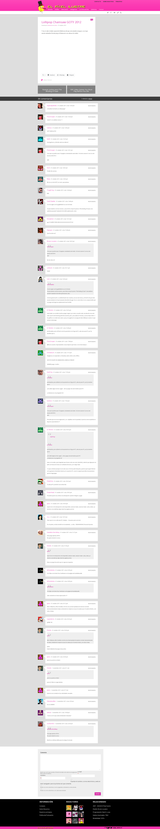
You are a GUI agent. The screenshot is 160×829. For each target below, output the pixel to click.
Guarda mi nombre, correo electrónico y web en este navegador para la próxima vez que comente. (70, 783)
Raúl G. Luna (106, 812)
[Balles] (81, 823)
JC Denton (50, 310)
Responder (91, 106)
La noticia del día (84, 9)
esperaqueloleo (52, 105)
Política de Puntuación (46, 815)
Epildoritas (94, 9)
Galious (49, 128)
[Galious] (81, 810)
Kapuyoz (49, 230)
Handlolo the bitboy (53, 532)
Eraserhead (50, 492)
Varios (55, 25)
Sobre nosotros (108, 1)
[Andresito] (69, 810)
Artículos (50, 9)
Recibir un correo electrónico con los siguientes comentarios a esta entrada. (58, 787)
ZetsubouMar (51, 701)
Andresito (49, 25)
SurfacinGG (50, 723)
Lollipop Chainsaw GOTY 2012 (61, 22)
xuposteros (50, 619)
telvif (48, 139)
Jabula (49, 712)
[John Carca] (81, 816)
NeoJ (48, 179)
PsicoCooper (51, 117)
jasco (48, 503)
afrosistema (50, 570)
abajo (90, 99)
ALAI (48, 168)
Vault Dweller (51, 201)
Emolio (49, 546)
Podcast (101, 9)
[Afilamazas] (69, 823)
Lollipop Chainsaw (47, 80)
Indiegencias (73, 9)
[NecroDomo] (75, 823)
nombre (42, 775)
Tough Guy (50, 190)
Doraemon (50, 219)
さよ (48, 517)
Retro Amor (65, 9)
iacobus (49, 401)
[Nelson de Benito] (75, 810)
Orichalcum (50, 352)
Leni (48, 279)
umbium (49, 268)
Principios (119, 1)
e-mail (80, 772)
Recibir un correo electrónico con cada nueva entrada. (53, 790)
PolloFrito (50, 481)
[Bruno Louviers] (69, 816)
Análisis (57, 9)
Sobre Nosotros (45, 809)
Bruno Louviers (52, 241)
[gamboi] (75, 816)
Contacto (97, 1)
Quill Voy (49, 372)
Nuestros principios (46, 812)
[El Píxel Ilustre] (66, 6)
